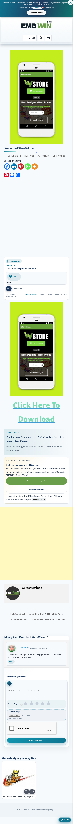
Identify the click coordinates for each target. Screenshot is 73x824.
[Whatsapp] (28, 166)
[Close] (70, 2)
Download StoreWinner (19, 148)
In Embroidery (37, 8)
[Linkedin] (14, 166)
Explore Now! (36, 12)
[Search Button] (41, 38)
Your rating (12, 704)
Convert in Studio (36, 489)
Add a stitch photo (16, 712)
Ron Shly (24, 647)
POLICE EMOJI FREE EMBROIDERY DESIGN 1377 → (36, 614)
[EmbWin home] (36, 25)
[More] (35, 166)
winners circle (31, 294)
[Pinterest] (21, 166)
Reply (11, 661)
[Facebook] (7, 166)
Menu (31, 38)
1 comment (45, 156)
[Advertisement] (36, 217)
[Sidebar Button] (48, 38)
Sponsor (60, 156)
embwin (14, 156)
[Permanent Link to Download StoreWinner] (36, 97)
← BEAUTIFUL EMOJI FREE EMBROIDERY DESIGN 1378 (36, 619)
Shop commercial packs (36, 481)
